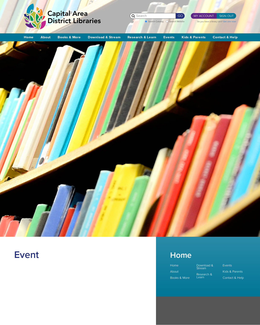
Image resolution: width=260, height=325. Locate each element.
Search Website (176, 21)
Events (227, 265)
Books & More (180, 277)
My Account (204, 16)
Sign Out (226, 16)
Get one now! (229, 21)
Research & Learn (204, 276)
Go (180, 16)
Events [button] (169, 37)
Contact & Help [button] (225, 37)
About (174, 271)
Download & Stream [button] (104, 37)
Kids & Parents (233, 271)
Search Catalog (155, 21)
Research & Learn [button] (142, 37)
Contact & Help (233, 277)
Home (29, 37)
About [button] (46, 37)
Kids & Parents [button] (194, 37)
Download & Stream (205, 267)
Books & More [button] (69, 37)
